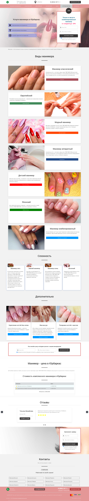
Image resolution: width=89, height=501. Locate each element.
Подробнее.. (62, 159)
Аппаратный (49, 6)
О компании (44, 469)
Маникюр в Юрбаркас (15, 6)
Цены (57, 6)
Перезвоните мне (75, 2)
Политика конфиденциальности (20, 498)
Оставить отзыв (25, 418)
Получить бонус (25, 184)
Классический (28, 6)
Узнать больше (26, 103)
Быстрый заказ (62, 132)
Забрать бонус (26, 209)
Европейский (39, 6)
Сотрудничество (66, 6)
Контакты (76, 6)
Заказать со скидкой (62, 237)
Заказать (62, 79)
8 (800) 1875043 (56, 2)
